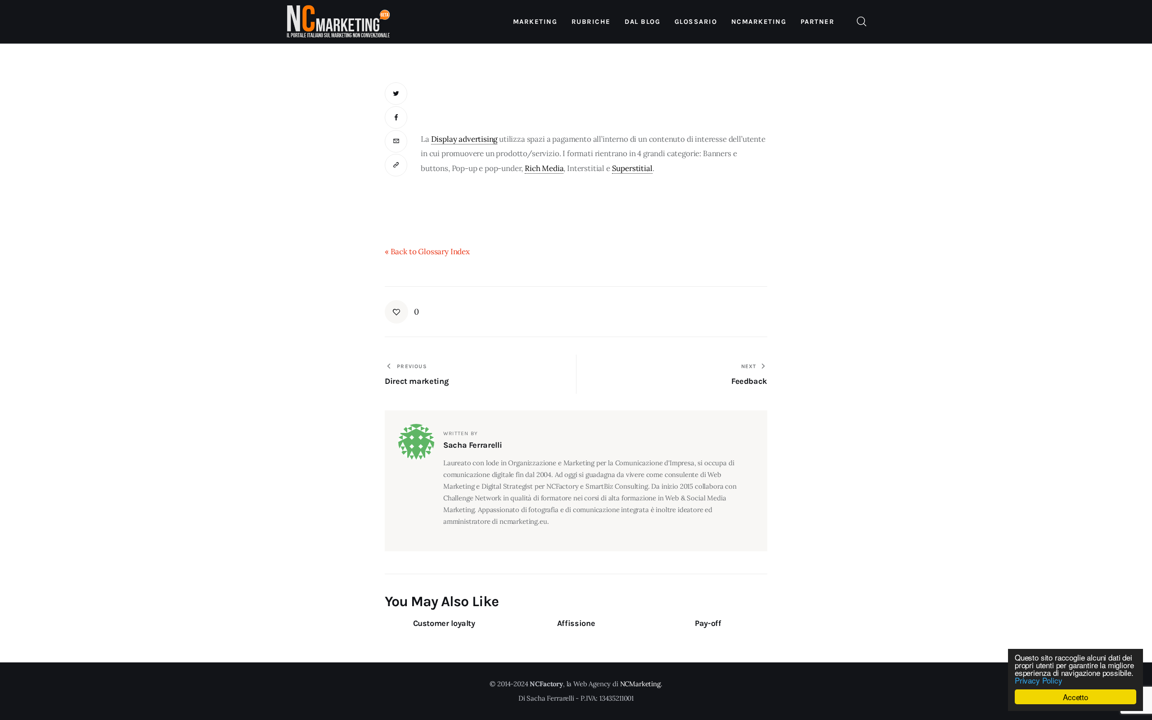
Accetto (1075, 696)
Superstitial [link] (632, 168)
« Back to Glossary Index (427, 251)
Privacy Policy (1038, 680)
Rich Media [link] (544, 168)
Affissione (576, 623)
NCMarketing (640, 684)
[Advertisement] (594, 102)
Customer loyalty (444, 623)
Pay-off (708, 623)
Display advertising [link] (464, 139)
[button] (396, 165)
